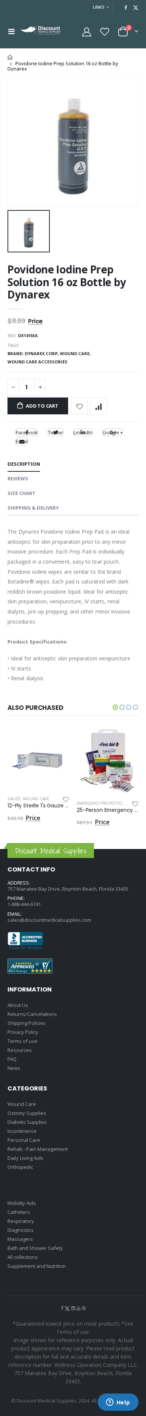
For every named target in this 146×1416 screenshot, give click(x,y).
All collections (22, 1257)
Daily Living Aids (25, 1158)
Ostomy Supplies (26, 1113)
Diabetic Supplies (27, 1122)
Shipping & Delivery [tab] (33, 507)
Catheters (18, 1212)
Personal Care (23, 1140)
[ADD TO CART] (57, 740)
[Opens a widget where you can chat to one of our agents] (118, 1403)
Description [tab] (23, 463)
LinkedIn (82, 432)
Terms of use (22, 1041)
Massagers (20, 1239)
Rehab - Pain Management (37, 1149)
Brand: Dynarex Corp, (33, 353)
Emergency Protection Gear (107, 803)
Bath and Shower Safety (35, 1248)
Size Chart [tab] (21, 493)
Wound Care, (76, 353)
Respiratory (20, 1221)
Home (10, 57)
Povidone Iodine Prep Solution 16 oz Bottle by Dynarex (66, 282)
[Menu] (11, 31)
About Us (17, 1005)
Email (22, 441)
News (13, 1068)
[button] (115, 707)
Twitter (55, 432)
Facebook (27, 432)
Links (98, 7)
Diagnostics (20, 1230)
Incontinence (22, 1131)
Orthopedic (20, 1167)
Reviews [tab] (17, 478)
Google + (113, 432)
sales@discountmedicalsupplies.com (49, 919)
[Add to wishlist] (79, 406)
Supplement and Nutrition (36, 1266)
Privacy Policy (22, 1032)
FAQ (11, 1059)
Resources (19, 1050)
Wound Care (36, 798)
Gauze (14, 798)
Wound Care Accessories (37, 361)
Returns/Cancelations (32, 1014)
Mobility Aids (21, 1203)
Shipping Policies (26, 1023)
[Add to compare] (98, 406)
